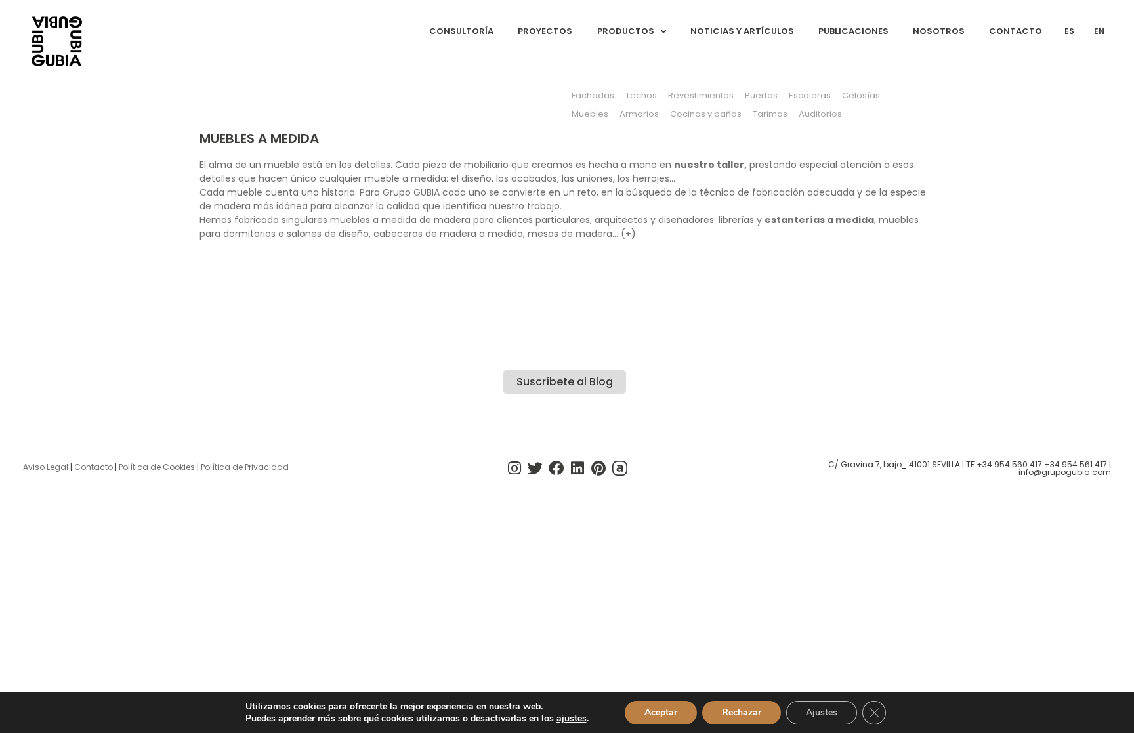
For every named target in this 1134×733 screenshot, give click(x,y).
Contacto (93, 466)
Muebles (590, 114)
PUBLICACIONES (853, 31)
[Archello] (619, 468)
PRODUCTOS (625, 31)
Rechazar (741, 712)
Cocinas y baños (706, 114)
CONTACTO (1015, 31)
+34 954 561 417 (1075, 464)
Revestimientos (701, 95)
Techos (641, 95)
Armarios (639, 114)
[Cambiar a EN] (861, 114)
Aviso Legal (45, 466)
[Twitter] (535, 468)
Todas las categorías (252, 91)
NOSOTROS (939, 31)
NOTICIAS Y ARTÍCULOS (742, 31)
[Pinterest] (598, 468)
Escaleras (810, 95)
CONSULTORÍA (461, 31)
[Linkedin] (577, 468)
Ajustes (821, 712)
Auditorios (820, 114)
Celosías (861, 95)
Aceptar (660, 712)
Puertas (761, 95)
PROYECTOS (545, 31)
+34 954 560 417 (1009, 464)
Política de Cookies (157, 466)
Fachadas (593, 95)
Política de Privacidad (245, 466)
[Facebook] (556, 468)
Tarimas (770, 114)
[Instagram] (513, 468)
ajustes (571, 718)
